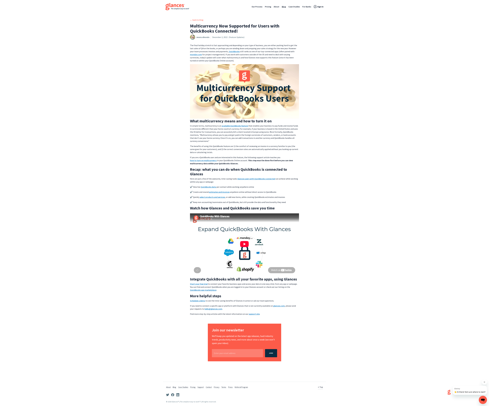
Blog (284, 6)
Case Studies (294, 6)
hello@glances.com (213, 309)
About (276, 6)
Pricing (268, 6)
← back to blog (196, 20)
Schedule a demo (197, 300)
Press (230, 387)
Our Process (257, 6)
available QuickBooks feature (235, 126)
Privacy (216, 387)
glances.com (279, 306)
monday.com (196, 54)
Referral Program (241, 387)
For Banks (306, 6)
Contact (209, 387)
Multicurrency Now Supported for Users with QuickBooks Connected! (234, 28)
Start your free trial (199, 284)
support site (254, 314)
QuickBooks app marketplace (203, 290)
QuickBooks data (208, 187)
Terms (223, 387)
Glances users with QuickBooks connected (256, 178)
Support (201, 387)
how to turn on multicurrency (203, 160)
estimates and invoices (219, 192)
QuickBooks (234, 51)
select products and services (212, 197)
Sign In (320, 6)
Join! (271, 353)
